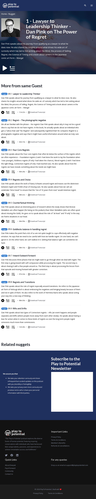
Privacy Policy (56, 437)
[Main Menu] (91, 5)
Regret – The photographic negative (29, 120)
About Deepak (10, 465)
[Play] (2, 112)
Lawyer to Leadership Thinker (26, 94)
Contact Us (9, 474)
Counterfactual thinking (23, 202)
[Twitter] (6, 455)
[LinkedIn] (17, 455)
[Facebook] (11, 455)
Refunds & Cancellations (60, 446)
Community (9, 471)
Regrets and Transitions (24, 282)
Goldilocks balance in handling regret (30, 229)
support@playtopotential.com (77, 465)
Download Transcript (37, 112)
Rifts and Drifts (20, 308)
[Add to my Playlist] (13, 113)
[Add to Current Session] (7, 112)
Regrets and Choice (21, 179)
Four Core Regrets (21, 150)
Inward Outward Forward (24, 255)
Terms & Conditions (58, 440)
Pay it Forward (10, 468)
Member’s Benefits (58, 443)
